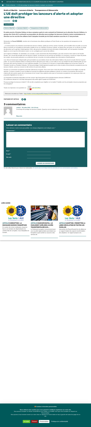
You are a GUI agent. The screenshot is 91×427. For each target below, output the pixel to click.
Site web (8, 157)
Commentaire (10, 130)
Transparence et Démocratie (46, 10)
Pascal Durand (9, 24)
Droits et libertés (10, 5)
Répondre (19, 116)
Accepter (26, 421)
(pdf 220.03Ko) (36, 87)
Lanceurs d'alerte (26, 10)
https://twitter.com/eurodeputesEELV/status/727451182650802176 (42, 93)
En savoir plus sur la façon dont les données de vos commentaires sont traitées (55, 168)
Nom (8, 150)
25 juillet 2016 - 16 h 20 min (30, 107)
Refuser (34, 421)
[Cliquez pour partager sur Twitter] (14, 21)
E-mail (8, 154)
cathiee (18, 107)
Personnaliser (44, 421)
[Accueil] (3, 5)
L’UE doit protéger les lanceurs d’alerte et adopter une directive (43, 15)
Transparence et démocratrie (38, 28)
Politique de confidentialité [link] (59, 421)
